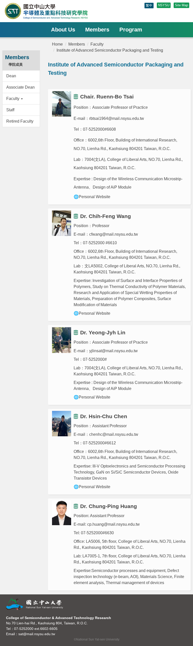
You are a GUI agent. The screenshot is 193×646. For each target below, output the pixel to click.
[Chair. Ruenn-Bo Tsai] (61, 104)
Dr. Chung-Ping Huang (108, 506)
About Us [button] (63, 29)
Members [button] (97, 29)
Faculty (97, 44)
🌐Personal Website (92, 313)
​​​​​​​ (56, 11)
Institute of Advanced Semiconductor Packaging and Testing (110, 50)
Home (57, 44)
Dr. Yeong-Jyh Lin (102, 332)
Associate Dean (20, 87)
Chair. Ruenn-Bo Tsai (107, 96)
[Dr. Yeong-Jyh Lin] (61, 340)
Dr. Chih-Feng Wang (105, 216)
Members (76, 44)
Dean (11, 76)
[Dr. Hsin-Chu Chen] (61, 423)
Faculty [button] (13, 98)
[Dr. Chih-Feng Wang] (61, 223)
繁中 (149, 5)
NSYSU (163, 5)
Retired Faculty (19, 121)
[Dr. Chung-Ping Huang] (61, 512)
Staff (10, 110)
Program (130, 29)
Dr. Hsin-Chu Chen (103, 416)
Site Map (181, 5)
